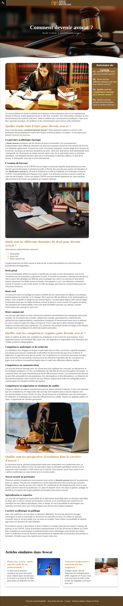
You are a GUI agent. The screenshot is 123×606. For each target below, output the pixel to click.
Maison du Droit (92, 601)
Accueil (45, 33)
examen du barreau (21, 135)
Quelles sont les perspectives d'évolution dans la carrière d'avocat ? (104, 102)
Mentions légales (78, 601)
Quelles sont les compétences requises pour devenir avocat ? (103, 92)
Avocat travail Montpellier (36, 601)
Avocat (54, 33)
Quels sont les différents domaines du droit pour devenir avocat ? (105, 81)
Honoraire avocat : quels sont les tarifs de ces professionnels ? (20, 564)
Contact (68, 601)
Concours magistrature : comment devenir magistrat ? (77, 564)
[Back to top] (116, 599)
